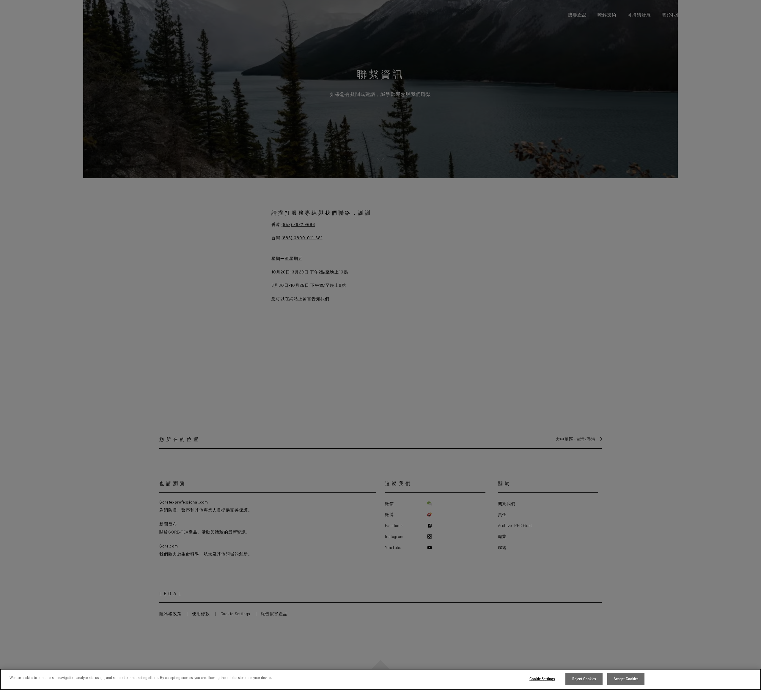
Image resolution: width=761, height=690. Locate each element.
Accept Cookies (626, 678)
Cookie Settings (542, 678)
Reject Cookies (584, 678)
